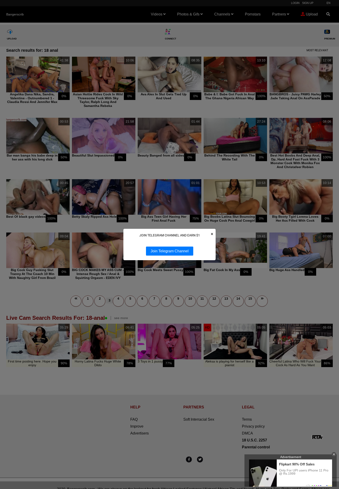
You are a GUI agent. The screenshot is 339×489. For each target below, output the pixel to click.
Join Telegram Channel (170, 251)
